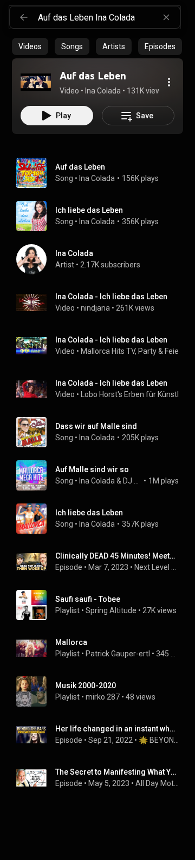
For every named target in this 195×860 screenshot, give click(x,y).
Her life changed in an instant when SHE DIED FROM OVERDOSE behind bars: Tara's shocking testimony (117, 728)
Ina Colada (97, 178)
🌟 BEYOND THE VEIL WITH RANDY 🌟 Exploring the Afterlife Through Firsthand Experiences (159, 740)
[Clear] (166, 17)
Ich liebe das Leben (89, 210)
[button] (36, 82)
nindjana (95, 308)
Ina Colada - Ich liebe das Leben (111, 296)
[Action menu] (169, 82)
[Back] (23, 17)
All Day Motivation (157, 783)
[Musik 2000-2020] (102, 691)
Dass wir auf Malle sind (96, 426)
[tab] (30, 46)
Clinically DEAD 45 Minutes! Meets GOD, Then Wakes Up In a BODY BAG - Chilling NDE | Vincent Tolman (117, 556)
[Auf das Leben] (36, 82)
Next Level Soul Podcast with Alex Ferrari (156, 567)
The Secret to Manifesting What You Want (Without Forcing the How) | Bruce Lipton (117, 772)
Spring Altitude (111, 610)
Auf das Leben (80, 167)
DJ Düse (132, 480)
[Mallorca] (102, 648)
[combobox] (109, 17)
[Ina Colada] (102, 259)
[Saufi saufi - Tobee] (102, 605)
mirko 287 (103, 697)
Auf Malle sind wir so (92, 469)
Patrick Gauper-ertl (118, 653)
